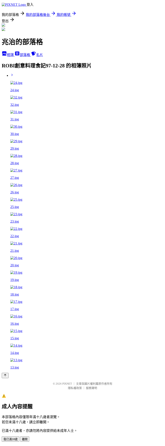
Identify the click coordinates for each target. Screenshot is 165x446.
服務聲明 (91, 388)
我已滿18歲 (10, 439)
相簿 (11, 55)
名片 (39, 55)
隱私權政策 (75, 388)
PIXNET (67, 383)
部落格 (25, 55)
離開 (25, 439)
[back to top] (5, 375)
